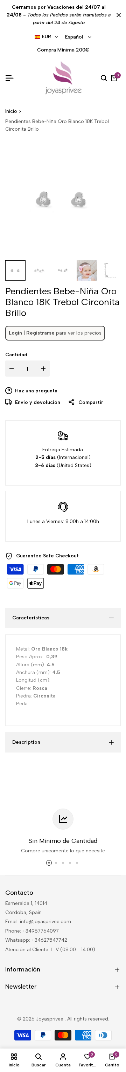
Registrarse (40, 333)
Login (15, 333)
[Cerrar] (117, 15)
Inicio (11, 111)
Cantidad (16, 355)
